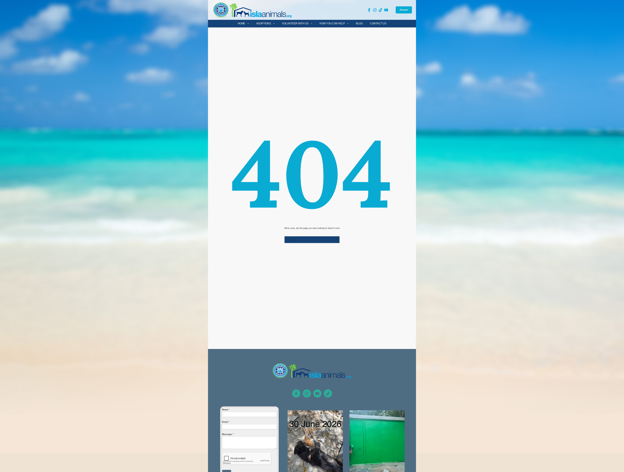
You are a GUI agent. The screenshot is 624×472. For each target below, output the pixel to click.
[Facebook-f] (296, 393)
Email (225, 422)
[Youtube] (317, 393)
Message (227, 434)
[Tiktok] (328, 393)
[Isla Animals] (252, 10)
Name (226, 409)
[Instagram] (307, 393)
